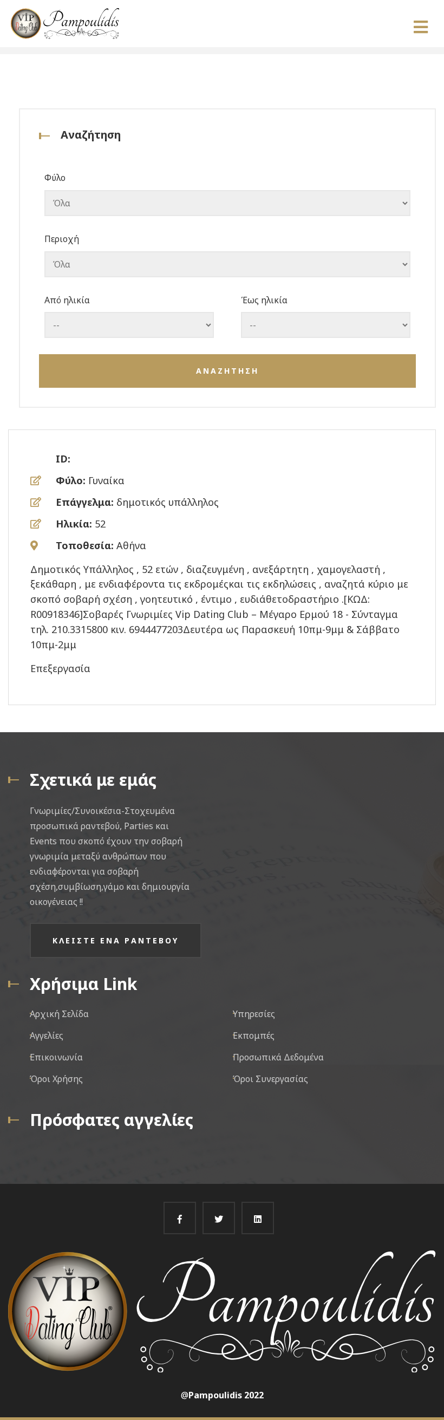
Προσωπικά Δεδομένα (278, 1057)
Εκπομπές (254, 1035)
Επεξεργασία (60, 668)
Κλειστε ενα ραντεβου (116, 940)
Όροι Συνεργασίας (270, 1079)
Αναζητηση (227, 371)
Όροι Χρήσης (56, 1079)
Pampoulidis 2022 (226, 1395)
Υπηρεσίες (254, 1014)
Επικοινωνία (56, 1057)
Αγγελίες (46, 1035)
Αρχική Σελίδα (59, 1014)
